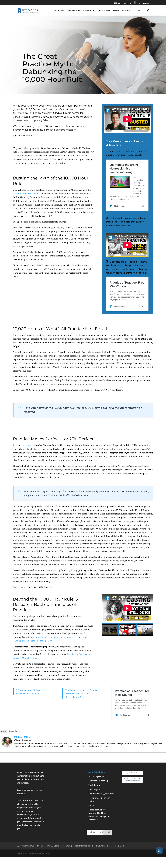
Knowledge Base (104, 845)
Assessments (104, 10)
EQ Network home (25, 845)
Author (3, 731)
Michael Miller (22, 737)
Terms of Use (94, 797)
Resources (126, 10)
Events (116, 10)
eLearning (67, 845)
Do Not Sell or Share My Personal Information (132, 780)
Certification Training (98, 780)
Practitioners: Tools (84, 845)
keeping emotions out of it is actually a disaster (55, 637)
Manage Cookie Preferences (132, 773)
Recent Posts (14, 731)
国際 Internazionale (121, 3)
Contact (138, 10)
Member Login (144, 3)
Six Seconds (31, 853)
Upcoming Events (96, 776)
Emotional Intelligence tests (101, 793)
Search (107, 832)
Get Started (59, 10)
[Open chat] (159, 850)
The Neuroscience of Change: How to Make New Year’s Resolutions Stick (82, 693)
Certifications (89, 10)
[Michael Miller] (7, 748)
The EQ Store (94, 785)
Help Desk (120, 845)
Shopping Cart (94, 789)
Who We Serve (74, 10)
